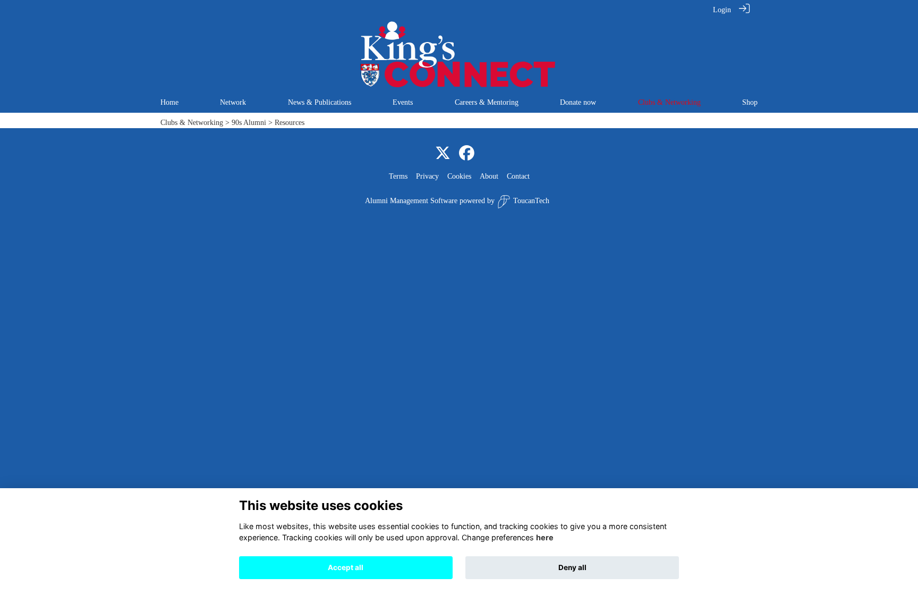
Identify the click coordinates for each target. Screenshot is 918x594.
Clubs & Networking (191, 122)
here (545, 537)
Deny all (572, 567)
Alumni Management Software (411, 200)
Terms (398, 176)
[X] (442, 153)
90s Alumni (249, 122)
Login (722, 9)
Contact (518, 176)
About (489, 176)
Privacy (427, 176)
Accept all (345, 567)
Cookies (459, 176)
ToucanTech (531, 200)
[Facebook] (466, 153)
